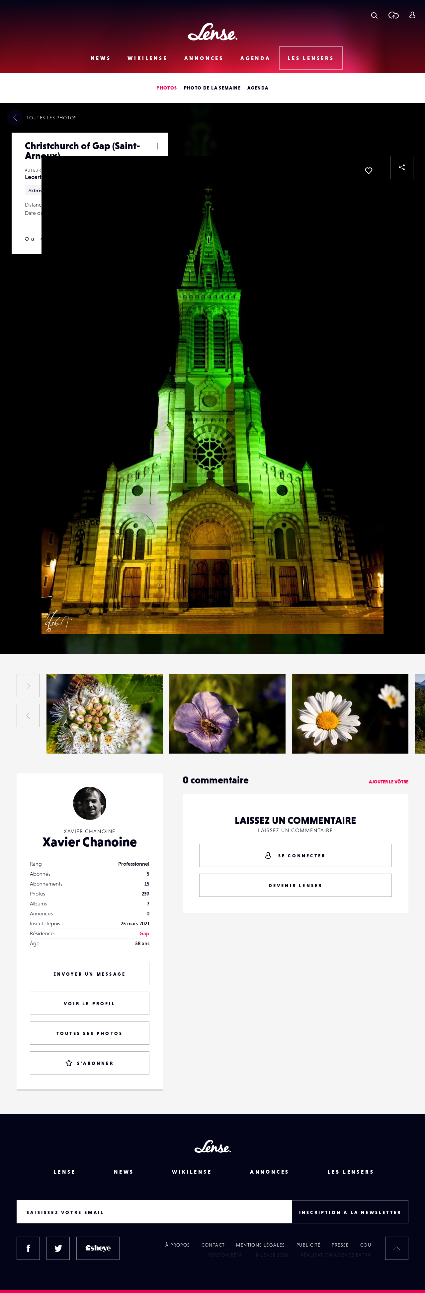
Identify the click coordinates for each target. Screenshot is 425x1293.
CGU (365, 1245)
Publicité (309, 1245)
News (101, 58)
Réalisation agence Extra (336, 1255)
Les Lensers (311, 58)
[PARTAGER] (401, 167)
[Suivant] (28, 685)
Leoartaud (38, 176)
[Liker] (368, 170)
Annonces (204, 58)
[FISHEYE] (98, 1248)
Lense (65, 1172)
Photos (166, 88)
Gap (144, 933)
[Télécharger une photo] (393, 15)
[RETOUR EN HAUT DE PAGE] (396, 1248)
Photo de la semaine (212, 88)
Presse (340, 1245)
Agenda (255, 58)
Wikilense (147, 58)
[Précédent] (28, 715)
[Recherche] (374, 15)
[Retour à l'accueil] (212, 31)
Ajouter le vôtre (388, 781)
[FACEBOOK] (28, 1248)
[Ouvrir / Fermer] (158, 146)
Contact (213, 1245)
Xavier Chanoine (89, 841)
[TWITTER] (58, 1248)
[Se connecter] (412, 15)
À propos (177, 1245)
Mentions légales (260, 1245)
